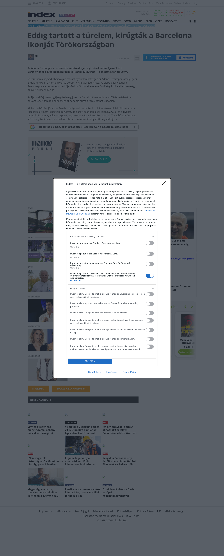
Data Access (112, 372)
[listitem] (112, 236)
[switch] (150, 243)
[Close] (165, 184)
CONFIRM (90, 361)
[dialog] (112, 278)
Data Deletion (94, 372)
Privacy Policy (129, 372)
